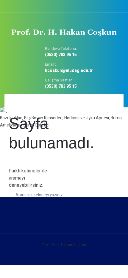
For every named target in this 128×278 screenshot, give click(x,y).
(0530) (61, 55)
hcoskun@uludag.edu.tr (69, 71)
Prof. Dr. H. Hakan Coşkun (64, 245)
